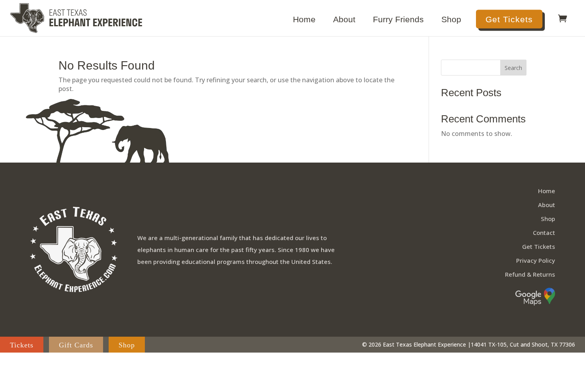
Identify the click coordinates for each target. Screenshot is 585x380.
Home (304, 20)
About (344, 20)
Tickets (21, 345)
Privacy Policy (535, 260)
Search (513, 68)
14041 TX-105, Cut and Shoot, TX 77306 (523, 344)
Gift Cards (76, 345)
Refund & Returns (530, 274)
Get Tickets (509, 19)
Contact (544, 233)
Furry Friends (398, 20)
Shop (451, 20)
